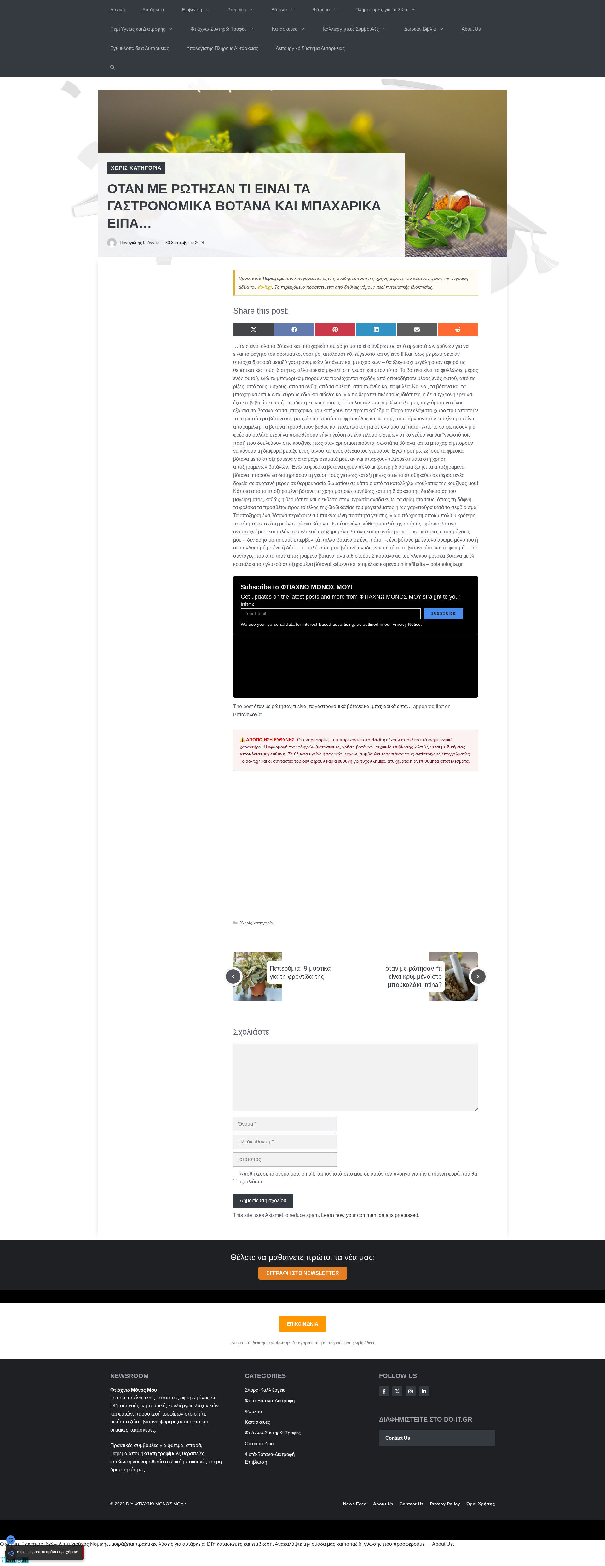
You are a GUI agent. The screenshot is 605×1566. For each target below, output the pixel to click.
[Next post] (478, 976)
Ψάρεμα (321, 9)
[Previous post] (233, 976)
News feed (355, 1503)
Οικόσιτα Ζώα (259, 1443)
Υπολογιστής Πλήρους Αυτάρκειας (222, 48)
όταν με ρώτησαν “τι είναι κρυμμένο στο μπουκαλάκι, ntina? (413, 976)
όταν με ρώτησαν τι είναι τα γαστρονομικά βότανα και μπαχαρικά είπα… (333, 706)
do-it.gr (265, 287)
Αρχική (117, 9)
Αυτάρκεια (153, 9)
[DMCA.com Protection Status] (14, 1561)
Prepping (237, 9)
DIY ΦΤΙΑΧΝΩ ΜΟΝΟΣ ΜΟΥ (154, 1503)
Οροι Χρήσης (480, 1503)
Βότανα (279, 9)
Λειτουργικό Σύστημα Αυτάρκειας (310, 48)
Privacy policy (445, 1503)
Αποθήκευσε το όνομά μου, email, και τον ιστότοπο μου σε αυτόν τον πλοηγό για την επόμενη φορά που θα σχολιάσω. (358, 1178)
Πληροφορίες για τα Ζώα (381, 9)
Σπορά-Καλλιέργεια (265, 1390)
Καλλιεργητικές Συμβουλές (351, 29)
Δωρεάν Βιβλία (420, 29)
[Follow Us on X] (397, 1391)
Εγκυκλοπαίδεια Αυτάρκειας (139, 48)
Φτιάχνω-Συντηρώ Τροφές (218, 29)
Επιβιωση (192, 9)
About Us (471, 29)
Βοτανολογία (247, 714)
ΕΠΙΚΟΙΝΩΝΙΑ (302, 1324)
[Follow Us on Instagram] (411, 1391)
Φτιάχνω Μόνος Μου (133, 1390)
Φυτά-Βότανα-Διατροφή (270, 1400)
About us (383, 1503)
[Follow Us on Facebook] (384, 1391)
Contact (408, 1503)
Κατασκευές (284, 29)
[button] (112, 67)
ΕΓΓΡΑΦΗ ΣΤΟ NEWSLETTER (302, 1273)
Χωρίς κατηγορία (136, 168)
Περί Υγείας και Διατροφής (137, 29)
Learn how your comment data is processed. (370, 1215)
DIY (114, 1405)
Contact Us (397, 1437)
